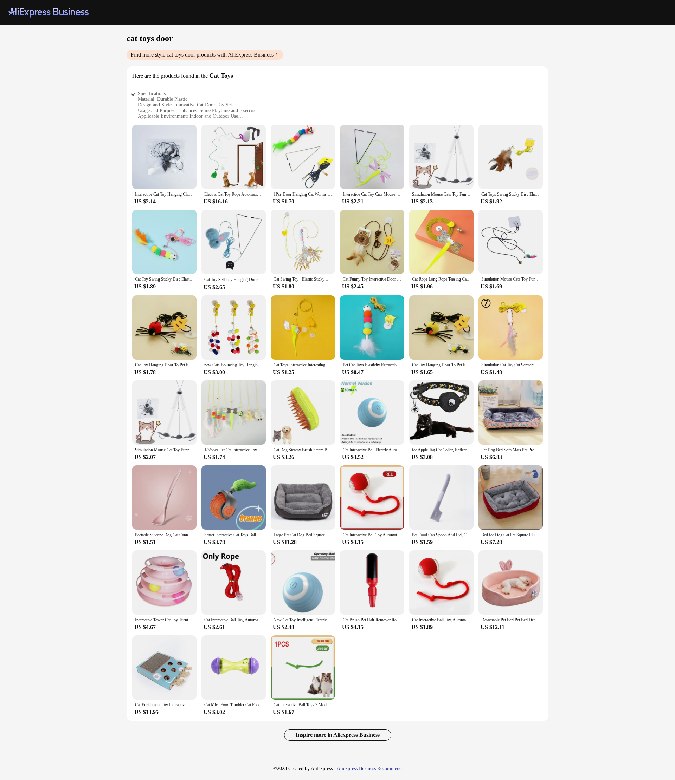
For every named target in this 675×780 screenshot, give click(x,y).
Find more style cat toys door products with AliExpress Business (202, 55)
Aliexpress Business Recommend (369, 768)
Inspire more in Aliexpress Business (338, 735)
